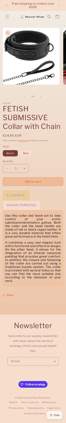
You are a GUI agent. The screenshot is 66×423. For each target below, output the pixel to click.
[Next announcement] (59, 5)
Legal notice (53, 408)
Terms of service (29, 402)
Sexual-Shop (31, 397)
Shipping (22, 140)
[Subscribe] (54, 361)
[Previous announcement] (7, 5)
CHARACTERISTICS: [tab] (21, 205)
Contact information (34, 413)
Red (25, 153)
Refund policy (49, 402)
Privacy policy (16, 408)
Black (10, 153)
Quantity (8, 161)
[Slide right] (41, 96)
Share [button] (10, 294)
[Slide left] (25, 96)
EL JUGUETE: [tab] (16, 195)
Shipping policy (35, 408)
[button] (7, 17)
